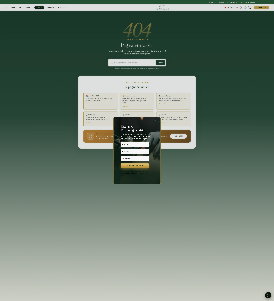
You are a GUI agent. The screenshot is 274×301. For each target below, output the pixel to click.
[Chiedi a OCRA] (268, 295)
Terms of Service (144, 173)
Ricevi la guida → (135, 166)
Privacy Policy (131, 173)
